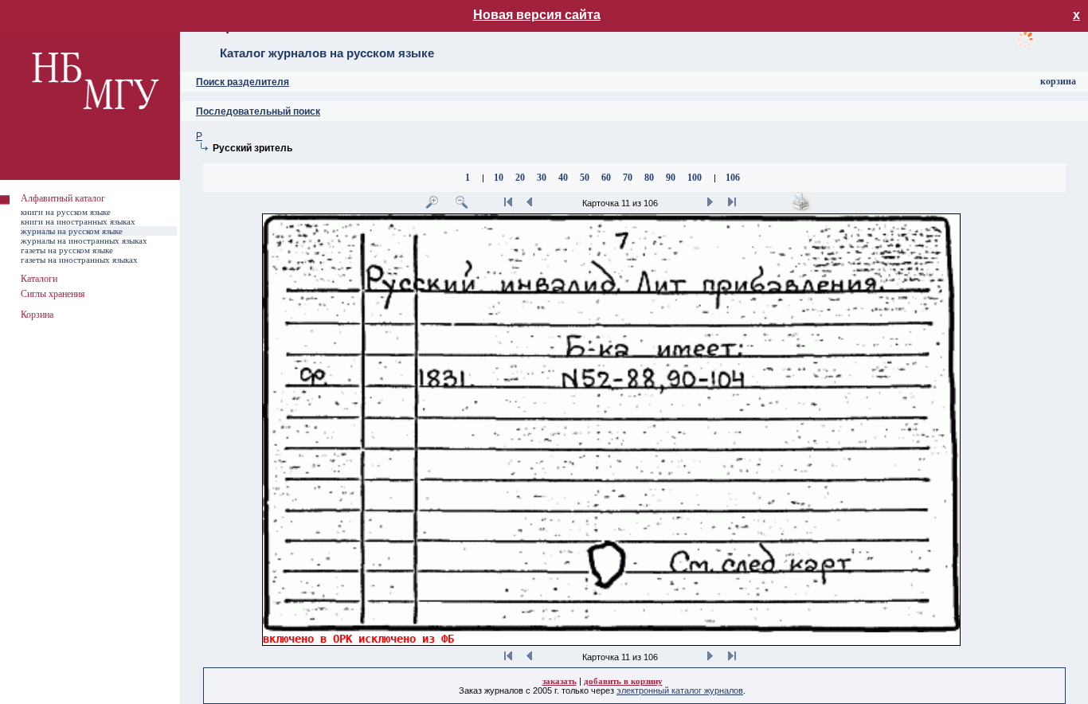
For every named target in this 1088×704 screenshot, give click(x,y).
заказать (559, 681)
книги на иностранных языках (78, 221)
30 (541, 177)
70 (627, 177)
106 (733, 177)
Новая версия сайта (537, 15)
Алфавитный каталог (63, 198)
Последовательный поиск (258, 111)
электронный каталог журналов (679, 690)
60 (606, 177)
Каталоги (39, 278)
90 (670, 177)
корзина (1058, 81)
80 (649, 177)
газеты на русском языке (67, 250)
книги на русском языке (66, 212)
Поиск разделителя (242, 82)
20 (520, 177)
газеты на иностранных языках (79, 259)
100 (694, 177)
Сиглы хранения (53, 293)
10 (498, 177)
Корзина (37, 314)
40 (563, 177)
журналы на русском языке (72, 231)
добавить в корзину (623, 681)
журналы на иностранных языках (84, 240)
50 (584, 177)
